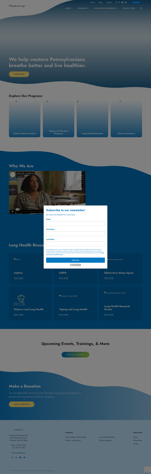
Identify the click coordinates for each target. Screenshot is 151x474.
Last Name (50, 239)
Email (48, 219)
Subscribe (75, 260)
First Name (50, 229)
